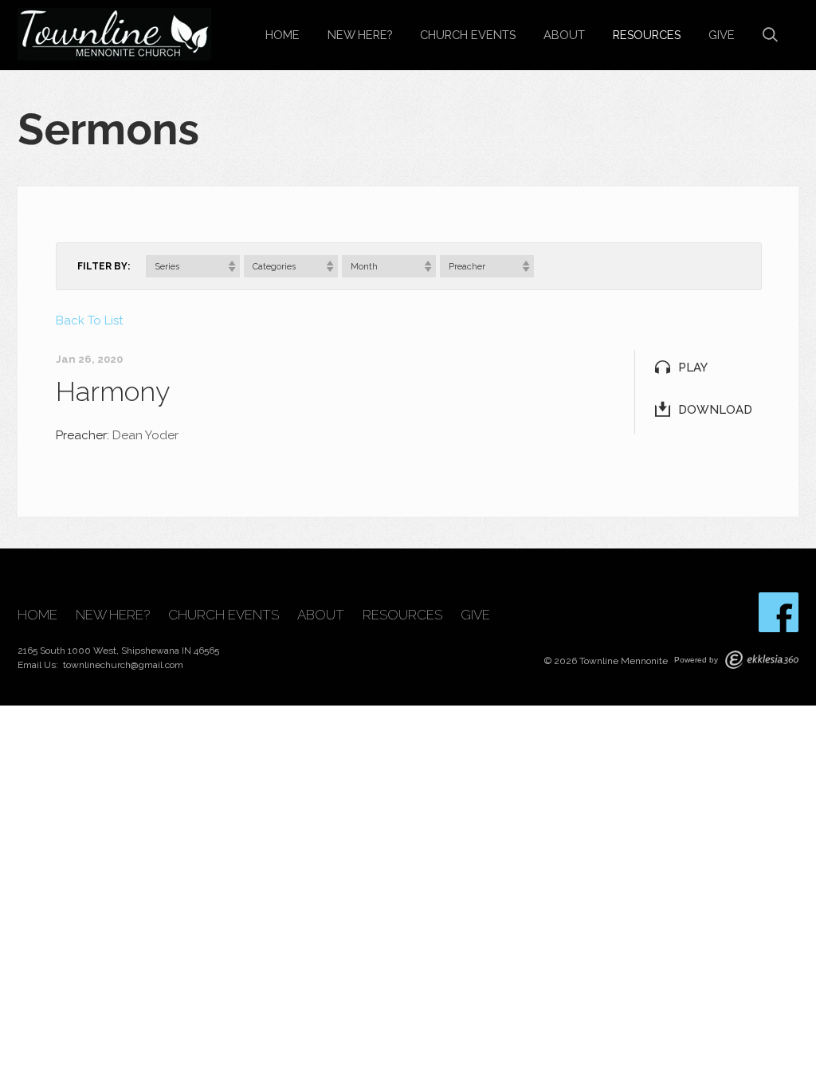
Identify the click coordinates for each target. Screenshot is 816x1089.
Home (282, 34)
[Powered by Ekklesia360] (761, 660)
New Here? (360, 34)
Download (715, 410)
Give (721, 34)
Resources (647, 34)
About (564, 34)
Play (693, 367)
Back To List (89, 320)
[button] (193, 266)
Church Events (468, 34)
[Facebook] (778, 612)
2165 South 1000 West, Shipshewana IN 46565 (118, 650)
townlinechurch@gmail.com (123, 664)
